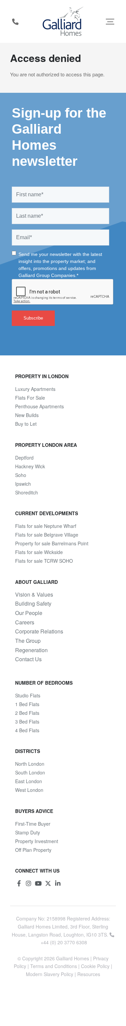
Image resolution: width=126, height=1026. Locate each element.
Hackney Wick (30, 466)
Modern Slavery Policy (49, 974)
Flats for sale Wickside (39, 552)
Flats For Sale (30, 397)
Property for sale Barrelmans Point (51, 543)
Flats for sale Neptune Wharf (45, 526)
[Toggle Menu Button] (110, 21)
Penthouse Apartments (39, 406)
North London (29, 763)
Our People (28, 613)
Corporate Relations (39, 631)
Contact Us (28, 659)
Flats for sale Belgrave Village (46, 534)
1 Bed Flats (27, 704)
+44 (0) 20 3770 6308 (15, 21)
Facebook (19, 883)
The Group (28, 640)
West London (29, 789)
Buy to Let (26, 423)
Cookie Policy (95, 966)
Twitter (48, 883)
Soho (20, 475)
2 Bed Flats (27, 712)
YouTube (38, 883)
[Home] (63, 21)
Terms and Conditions (53, 966)
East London (28, 781)
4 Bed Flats (27, 730)
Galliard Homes (72, 958)
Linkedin (57, 883)
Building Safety (33, 603)
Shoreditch (26, 492)
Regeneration (31, 650)
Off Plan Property (33, 849)
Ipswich (23, 483)
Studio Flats (27, 695)
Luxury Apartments (35, 389)
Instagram (28, 883)
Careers (24, 622)
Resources (88, 974)
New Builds (27, 415)
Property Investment (36, 841)
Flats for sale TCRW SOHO (44, 560)
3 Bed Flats (27, 721)
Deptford (24, 457)
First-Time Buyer (32, 823)
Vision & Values (34, 594)
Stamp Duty (27, 832)
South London (30, 772)
